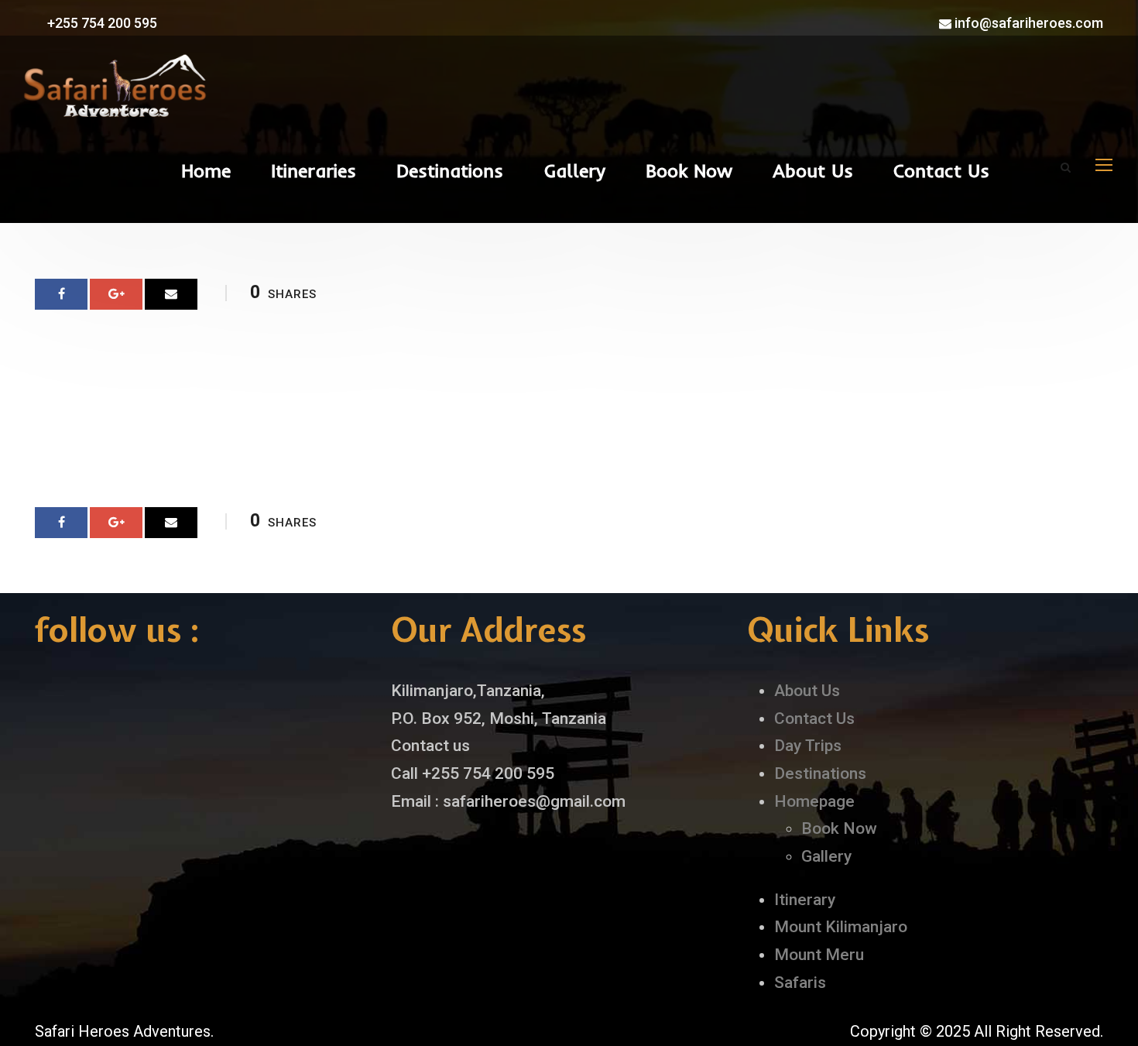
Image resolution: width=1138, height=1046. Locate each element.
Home (206, 170)
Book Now (689, 170)
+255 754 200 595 (100, 23)
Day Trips (808, 745)
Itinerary (804, 899)
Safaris (800, 982)
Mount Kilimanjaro (840, 926)
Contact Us (941, 170)
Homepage (814, 801)
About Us (813, 170)
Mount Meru (819, 954)
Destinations (449, 170)
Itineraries (313, 170)
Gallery (574, 170)
